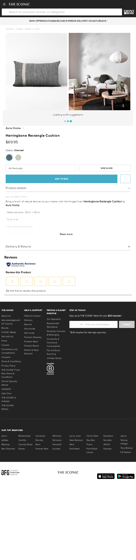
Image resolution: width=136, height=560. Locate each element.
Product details (16, 188)
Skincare (56, 440)
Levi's (4, 436)
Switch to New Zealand (31, 352)
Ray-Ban (90, 440)
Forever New (41, 448)
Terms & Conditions (11, 361)
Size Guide (106, 168)
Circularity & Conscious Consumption (53, 342)
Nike (71, 444)
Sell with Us (7, 336)
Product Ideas (31, 341)
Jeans (123, 436)
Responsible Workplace (53, 325)
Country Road (25, 444)
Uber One (6, 393)
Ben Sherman (8, 448)
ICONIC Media (8, 332)
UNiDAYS (6, 389)
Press (4, 341)
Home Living (32, 29)
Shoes (21, 448)
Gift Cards (29, 333)
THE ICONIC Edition (7, 407)
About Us (6, 316)
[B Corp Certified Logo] (57, 369)
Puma (89, 444)
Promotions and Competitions (9, 351)
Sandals (107, 440)
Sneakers (108, 436)
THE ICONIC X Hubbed (8, 399)
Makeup (5, 444)
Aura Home (13, 128)
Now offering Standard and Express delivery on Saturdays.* (68, 21)
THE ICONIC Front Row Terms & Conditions (10, 373)
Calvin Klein (92, 436)
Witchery (56, 436)
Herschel (56, 444)
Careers (5, 345)
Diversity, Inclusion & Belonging (56, 333)
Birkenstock (24, 436)
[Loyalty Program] (129, 12)
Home (19, 29)
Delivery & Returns (18, 246)
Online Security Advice (9, 383)
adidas (4, 440)
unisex (10, 29)
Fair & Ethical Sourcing (53, 352)
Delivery (28, 320)
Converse (40, 436)
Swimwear (74, 448)
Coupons (6, 357)
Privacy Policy (8, 365)
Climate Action (54, 358)
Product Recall (31, 346)
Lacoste (56, 448)
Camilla (22, 440)
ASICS (106, 444)
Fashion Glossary (33, 337)
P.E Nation (125, 452)
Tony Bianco (126, 448)
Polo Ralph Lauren (91, 450)
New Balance (76, 440)
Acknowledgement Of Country (10, 322)
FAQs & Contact (32, 316)
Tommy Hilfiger (124, 442)
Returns (28, 324)
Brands (4, 328)
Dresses (107, 448)
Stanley (39, 440)
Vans (37, 444)
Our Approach (54, 319)
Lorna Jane (75, 436)
